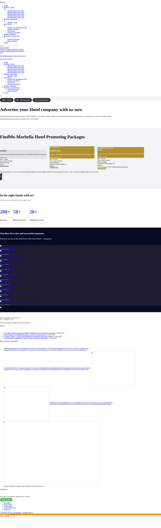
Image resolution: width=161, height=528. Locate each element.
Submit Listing (8, 506)
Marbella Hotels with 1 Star (15, 65)
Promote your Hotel (13, 81)
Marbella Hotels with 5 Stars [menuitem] (15, 17)
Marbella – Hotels (9, 64)
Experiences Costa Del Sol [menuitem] (11, 36)
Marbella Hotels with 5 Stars (15, 72)
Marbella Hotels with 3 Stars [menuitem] (15, 14)
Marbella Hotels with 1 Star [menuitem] (15, 10)
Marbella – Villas (12, 76)
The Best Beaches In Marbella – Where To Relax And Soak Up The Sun (25, 338)
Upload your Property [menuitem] (13, 32)
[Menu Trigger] (0, 1)
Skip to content (4, 48)
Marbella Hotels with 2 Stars (15, 67)
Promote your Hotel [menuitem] (13, 29)
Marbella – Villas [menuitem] (12, 22)
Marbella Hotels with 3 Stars (15, 69)
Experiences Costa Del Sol (11, 87)
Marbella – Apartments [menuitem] (10, 20)
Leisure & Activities (13, 89)
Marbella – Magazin (10, 86)
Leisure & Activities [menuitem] (13, 39)
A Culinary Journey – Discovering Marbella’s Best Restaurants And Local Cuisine (28, 336)
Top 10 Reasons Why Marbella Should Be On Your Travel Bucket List (24, 335)
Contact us (7, 509)
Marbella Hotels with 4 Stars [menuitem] (15, 16)
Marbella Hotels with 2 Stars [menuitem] (15, 12)
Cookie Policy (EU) (9, 508)
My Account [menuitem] (11, 31)
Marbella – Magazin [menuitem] (10, 34)
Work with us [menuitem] (8, 25)
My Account (11, 82)
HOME (6, 62)
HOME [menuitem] (6, 5)
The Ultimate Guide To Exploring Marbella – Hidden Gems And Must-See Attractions (29, 333)
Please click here (6, 499)
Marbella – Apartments (10, 74)
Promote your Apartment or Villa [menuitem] (17, 27)
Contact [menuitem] (6, 42)
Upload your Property (13, 84)
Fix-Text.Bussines (15, 512)
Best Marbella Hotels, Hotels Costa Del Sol (13, 56)
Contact (6, 92)
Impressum (7, 503)
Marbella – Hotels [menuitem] (9, 8)
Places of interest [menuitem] (12, 41)
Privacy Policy (8, 504)
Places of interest (12, 91)
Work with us (8, 77)
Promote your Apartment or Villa (17, 79)
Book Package (4, 166)
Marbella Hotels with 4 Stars (15, 71)
